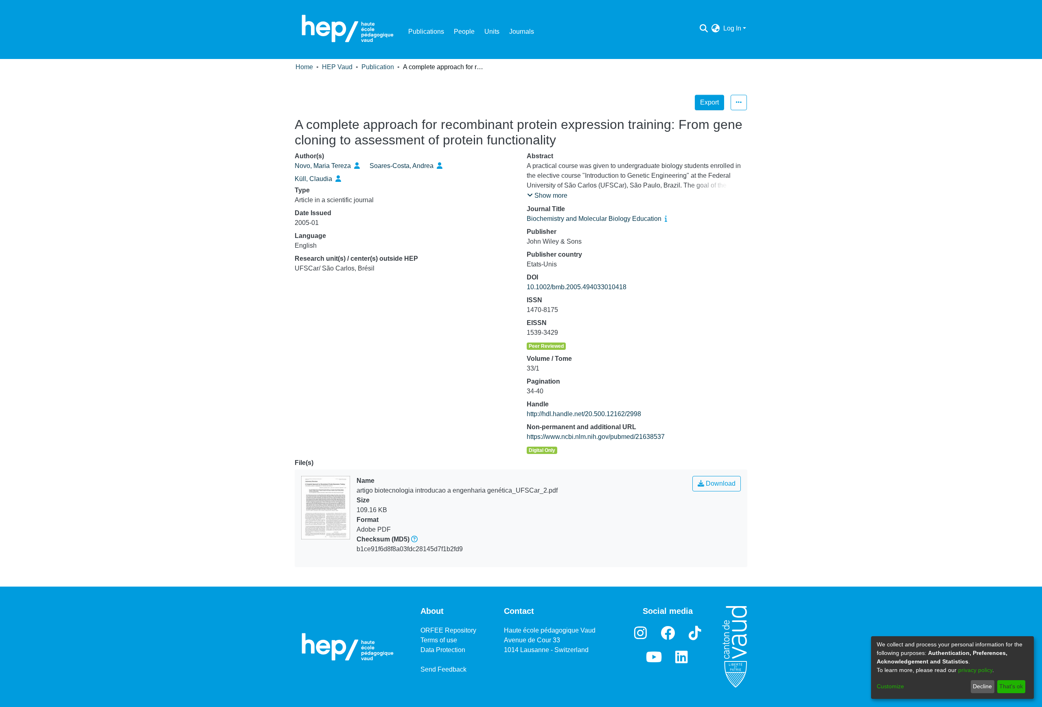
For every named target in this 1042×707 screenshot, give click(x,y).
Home (304, 66)
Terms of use (438, 640)
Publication (377, 66)
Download (720, 483)
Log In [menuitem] (732, 28)
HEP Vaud (337, 66)
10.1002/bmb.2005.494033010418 (576, 287)
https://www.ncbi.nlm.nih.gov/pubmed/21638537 (596, 436)
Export (709, 102)
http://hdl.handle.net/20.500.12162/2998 (584, 413)
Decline (982, 686)
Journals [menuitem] (521, 31)
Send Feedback (443, 669)
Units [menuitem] (491, 31)
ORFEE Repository (448, 630)
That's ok (1011, 686)
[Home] (347, 28)
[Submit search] (704, 28)
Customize (890, 686)
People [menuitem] (464, 31)
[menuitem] (716, 28)
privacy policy (975, 670)
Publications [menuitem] (426, 31)
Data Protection (442, 649)
